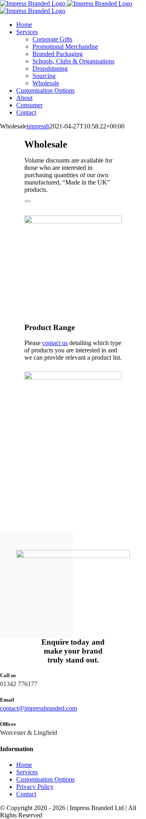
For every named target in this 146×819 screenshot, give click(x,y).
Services (27, 772)
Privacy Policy (35, 786)
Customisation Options (45, 779)
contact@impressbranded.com (38, 708)
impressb (38, 126)
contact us (55, 342)
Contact (26, 794)
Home (24, 764)
